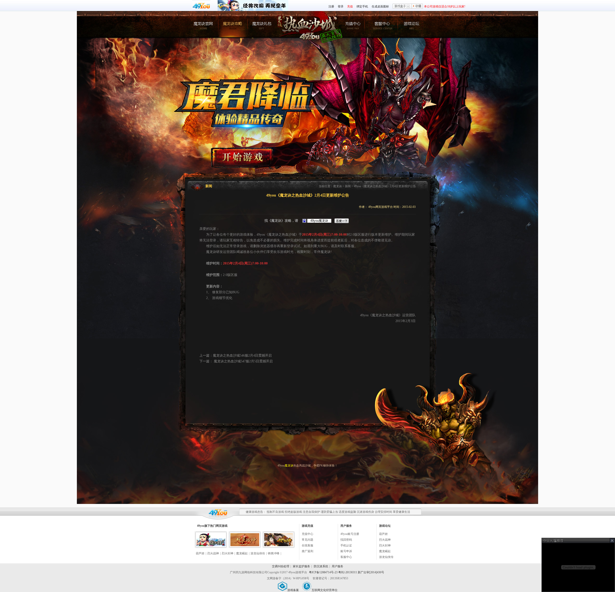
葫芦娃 (200, 553)
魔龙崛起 (242, 553)
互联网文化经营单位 (325, 590)
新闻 (348, 186)
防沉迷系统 (321, 566)
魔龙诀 (337, 186)
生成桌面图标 (380, 6)
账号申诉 (346, 551)
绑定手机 (362, 6)
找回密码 (346, 539)
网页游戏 (222, 525)
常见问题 (307, 539)
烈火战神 (213, 553)
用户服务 (337, 566)
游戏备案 (293, 590)
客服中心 (346, 557)
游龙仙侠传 (258, 553)
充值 (350, 6)
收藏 (417, 6)
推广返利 (307, 551)
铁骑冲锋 (273, 553)
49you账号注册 (349, 534)
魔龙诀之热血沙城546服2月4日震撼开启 (242, 355)
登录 (341, 6)
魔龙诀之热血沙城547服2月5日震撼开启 (243, 361)
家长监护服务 (301, 566)
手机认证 (346, 545)
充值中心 (307, 534)
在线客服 (307, 545)
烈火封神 (227, 553)
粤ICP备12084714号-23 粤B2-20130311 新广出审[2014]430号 (346, 572)
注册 (331, 6)
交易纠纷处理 (280, 566)
